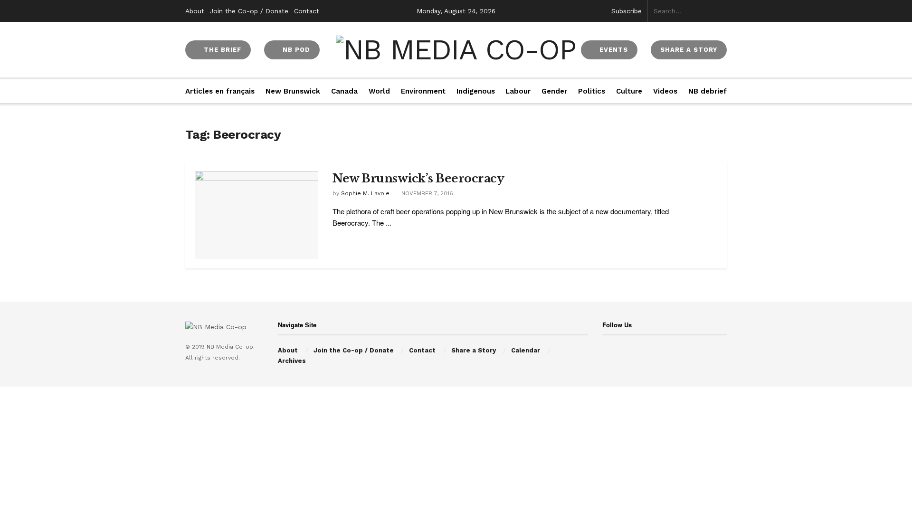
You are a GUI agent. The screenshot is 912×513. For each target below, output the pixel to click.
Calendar (525, 350)
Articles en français (220, 91)
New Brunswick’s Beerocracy (418, 178)
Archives (292, 360)
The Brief (221, 49)
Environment (423, 91)
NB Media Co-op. (231, 346)
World (379, 91)
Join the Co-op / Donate (249, 11)
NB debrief (707, 91)
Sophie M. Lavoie (365, 193)
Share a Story (473, 350)
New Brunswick (293, 91)
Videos (665, 91)
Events (612, 49)
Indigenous (475, 91)
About (194, 11)
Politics (591, 91)
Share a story (688, 49)
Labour (518, 91)
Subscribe (626, 11)
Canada (344, 91)
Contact (306, 11)
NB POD (295, 49)
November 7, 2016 (426, 193)
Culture (629, 91)
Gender (554, 91)
